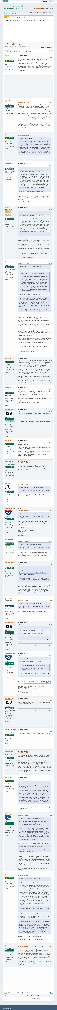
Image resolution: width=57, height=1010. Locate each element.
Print (51, 51)
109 (26, 51)
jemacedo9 (9, 751)
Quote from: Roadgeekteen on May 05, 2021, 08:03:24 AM (31, 658)
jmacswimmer (10, 509)
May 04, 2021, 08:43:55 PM (23, 442)
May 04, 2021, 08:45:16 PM (23, 484)
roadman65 (9, 262)
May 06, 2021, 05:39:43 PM (23, 815)
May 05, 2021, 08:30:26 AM (23, 699)
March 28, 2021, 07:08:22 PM (23, 102)
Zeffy (7, 207)
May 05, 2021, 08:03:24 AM (23, 624)
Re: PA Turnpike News (23, 55)
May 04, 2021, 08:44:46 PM (23, 462)
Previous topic (43, 47)
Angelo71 (9, 483)
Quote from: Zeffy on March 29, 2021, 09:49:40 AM (30, 266)
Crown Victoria (10, 562)
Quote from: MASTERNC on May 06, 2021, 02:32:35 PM (31, 846)
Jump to (33, 998)
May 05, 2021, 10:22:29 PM (23, 730)
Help (42, 1006)
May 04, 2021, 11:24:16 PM (23, 564)
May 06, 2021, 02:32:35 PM (23, 779)
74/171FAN (33, 20)
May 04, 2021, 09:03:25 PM (23, 541)
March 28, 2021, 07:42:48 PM (23, 135)
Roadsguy (9, 814)
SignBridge (9, 461)
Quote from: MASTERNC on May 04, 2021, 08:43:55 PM (31, 567)
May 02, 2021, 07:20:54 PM (23, 360)
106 (19, 51)
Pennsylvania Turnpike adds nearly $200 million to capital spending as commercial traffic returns (34, 448)
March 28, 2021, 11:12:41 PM (23, 165)
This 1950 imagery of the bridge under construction (37, 863)
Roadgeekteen (10, 409)
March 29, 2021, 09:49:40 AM (23, 209)
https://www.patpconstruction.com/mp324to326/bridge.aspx (32, 939)
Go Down (6, 51)
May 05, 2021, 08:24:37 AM (23, 655)
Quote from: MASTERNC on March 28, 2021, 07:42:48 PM (31, 168)
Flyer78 (8, 101)
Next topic (49, 47)
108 (24, 51)
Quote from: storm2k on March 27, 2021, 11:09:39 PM (31, 138)
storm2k (8, 55)
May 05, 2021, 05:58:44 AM (23, 600)
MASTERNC (9, 134)
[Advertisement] (28, 32)
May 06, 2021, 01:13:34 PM (23, 752)
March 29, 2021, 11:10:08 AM (23, 263)
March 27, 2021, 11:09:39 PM (23, 56)
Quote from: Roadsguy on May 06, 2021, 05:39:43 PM (31, 878)
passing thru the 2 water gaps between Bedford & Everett (37, 682)
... (15, 51)
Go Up (5, 992)
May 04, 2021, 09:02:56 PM (23, 510)
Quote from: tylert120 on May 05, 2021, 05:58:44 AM (30, 627)
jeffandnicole (10, 163)
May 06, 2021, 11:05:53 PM (23, 875)
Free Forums (9, 1008)
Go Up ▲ (52, 1006)
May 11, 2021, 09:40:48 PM (23, 946)
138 (30, 51)
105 (17, 51)
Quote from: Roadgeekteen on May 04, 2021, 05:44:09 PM (31, 487)
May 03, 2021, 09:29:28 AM (23, 389)
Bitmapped (9, 945)
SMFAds (4, 1008)
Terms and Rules (46, 1006)
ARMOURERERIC (11, 729)
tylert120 (9, 599)
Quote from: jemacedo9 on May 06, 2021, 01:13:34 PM (31, 781)
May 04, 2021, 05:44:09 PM (23, 411)
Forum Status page (40, 12)
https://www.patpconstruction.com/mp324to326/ (36, 586)
